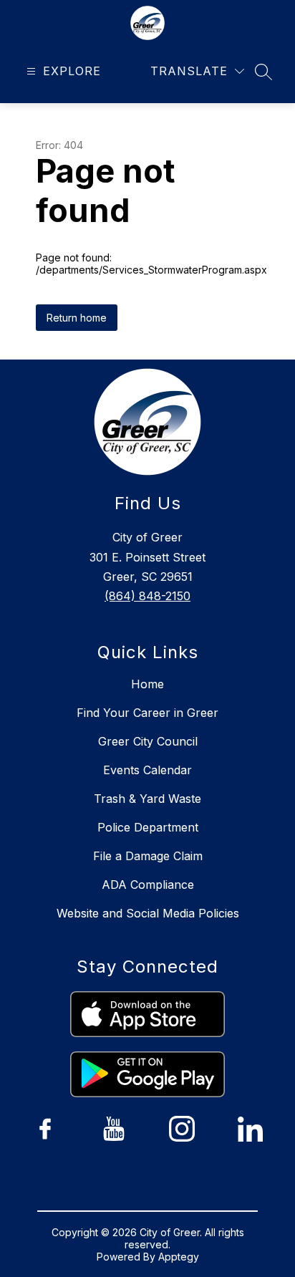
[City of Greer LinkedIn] (250, 1129)
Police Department (147, 827)
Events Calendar (147, 770)
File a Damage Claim (148, 856)
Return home (77, 318)
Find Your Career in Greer (147, 712)
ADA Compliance (148, 884)
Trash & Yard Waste (147, 798)
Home (147, 684)
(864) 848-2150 (147, 596)
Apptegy (178, 1257)
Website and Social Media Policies (148, 913)
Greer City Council (148, 741)
